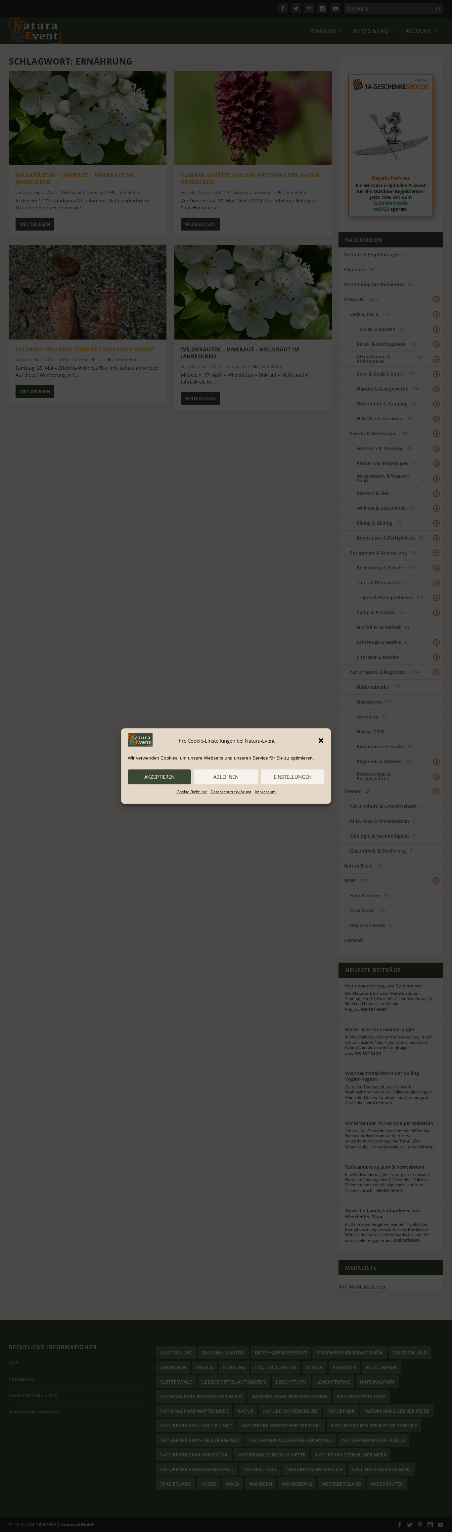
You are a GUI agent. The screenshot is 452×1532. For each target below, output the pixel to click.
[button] (321, 740)
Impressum (265, 791)
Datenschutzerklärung (230, 791)
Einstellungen (293, 776)
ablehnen (226, 776)
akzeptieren (159, 776)
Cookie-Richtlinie (192, 791)
